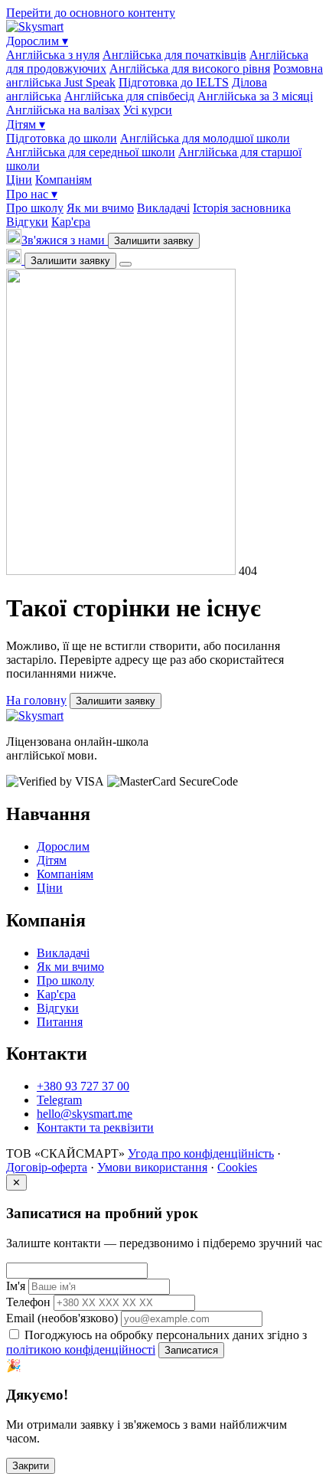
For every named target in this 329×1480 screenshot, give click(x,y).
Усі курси (147, 109)
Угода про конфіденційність (201, 1153)
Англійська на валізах (63, 109)
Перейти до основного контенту (90, 12)
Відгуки (27, 221)
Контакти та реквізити (95, 1127)
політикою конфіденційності (80, 1349)
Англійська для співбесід (129, 96)
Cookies (237, 1167)
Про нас (31, 194)
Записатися (191, 1350)
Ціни (19, 179)
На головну (36, 700)
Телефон (28, 1301)
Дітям (25, 124)
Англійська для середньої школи (90, 151)
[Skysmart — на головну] (35, 26)
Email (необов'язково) (62, 1318)
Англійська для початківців (174, 54)
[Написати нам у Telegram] (15, 259)
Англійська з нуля (52, 54)
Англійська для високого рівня (189, 68)
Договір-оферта (46, 1167)
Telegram (59, 1099)
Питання (60, 1021)
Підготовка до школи (61, 138)
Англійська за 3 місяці (255, 96)
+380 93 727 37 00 (83, 1086)
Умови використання (152, 1167)
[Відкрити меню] (125, 264)
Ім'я (15, 1285)
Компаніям (63, 179)
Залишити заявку (154, 241)
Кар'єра (70, 221)
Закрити (30, 1466)
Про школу (35, 207)
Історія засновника (242, 207)
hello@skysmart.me (84, 1113)
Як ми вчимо (100, 207)
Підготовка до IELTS (174, 82)
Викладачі (163, 207)
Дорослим (37, 40)
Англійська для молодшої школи (205, 138)
